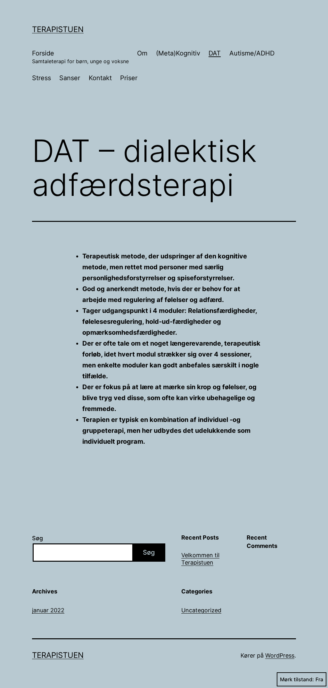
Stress (41, 78)
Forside (80, 56)
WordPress (279, 655)
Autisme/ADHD (252, 53)
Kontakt (100, 78)
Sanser (69, 78)
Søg (37, 538)
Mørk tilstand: (297, 679)
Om (142, 53)
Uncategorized (201, 610)
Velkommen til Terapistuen (200, 559)
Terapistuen (58, 29)
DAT (215, 53)
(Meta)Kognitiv (178, 53)
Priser (128, 78)
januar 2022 (48, 610)
